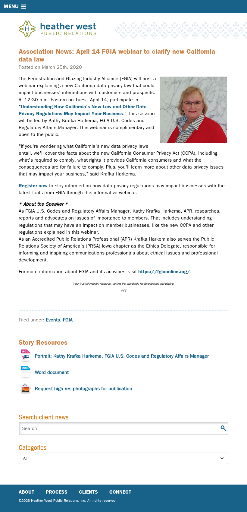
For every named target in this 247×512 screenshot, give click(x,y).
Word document (52, 372)
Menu (11, 6)
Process (56, 492)
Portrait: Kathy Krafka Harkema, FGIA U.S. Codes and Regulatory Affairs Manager (122, 356)
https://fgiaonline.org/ (164, 271)
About (26, 492)
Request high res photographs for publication (83, 388)
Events (53, 320)
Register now (33, 185)
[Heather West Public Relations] (67, 30)
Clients (88, 492)
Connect (120, 492)
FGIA (68, 320)
